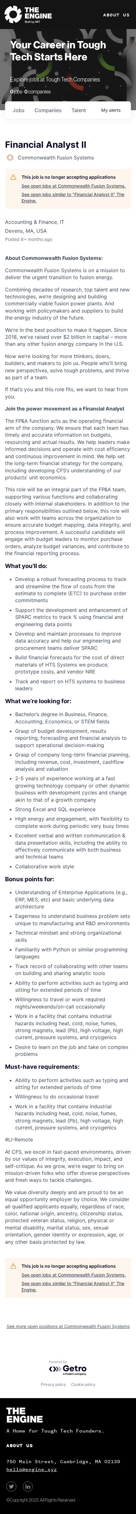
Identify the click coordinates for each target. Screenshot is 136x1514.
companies (47, 110)
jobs (18, 110)
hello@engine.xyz (31, 1469)
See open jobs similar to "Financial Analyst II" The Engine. (73, 197)
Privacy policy (53, 1384)
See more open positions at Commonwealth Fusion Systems (68, 1326)
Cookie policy (83, 1384)
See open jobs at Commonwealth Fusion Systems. (74, 186)
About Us (116, 15)
